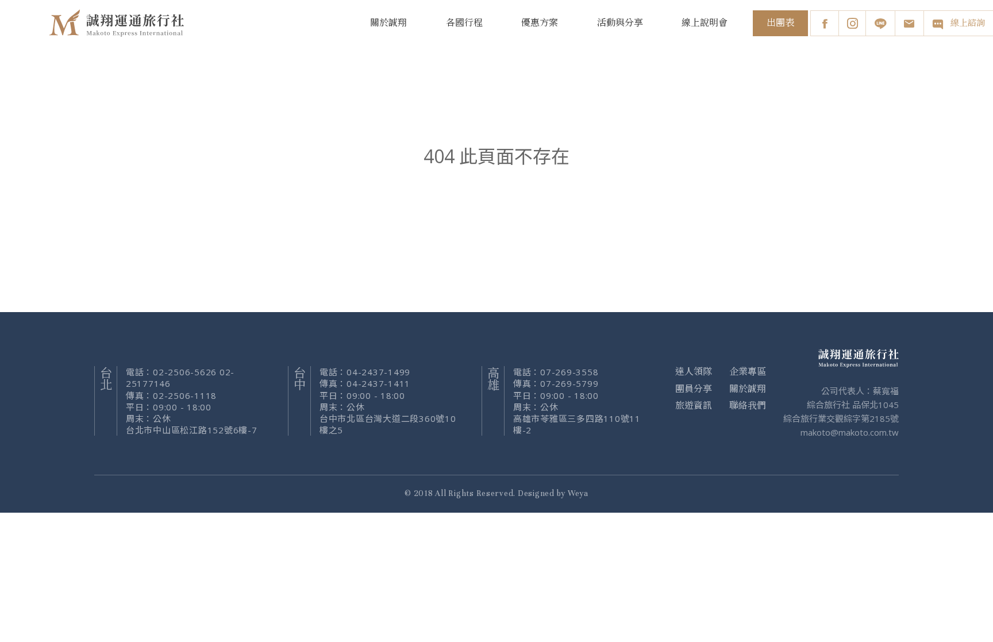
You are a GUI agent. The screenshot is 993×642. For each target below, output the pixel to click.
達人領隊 (693, 372)
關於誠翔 (388, 23)
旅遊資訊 (693, 406)
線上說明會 (705, 23)
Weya (578, 493)
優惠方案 (539, 23)
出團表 (780, 23)
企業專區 (747, 372)
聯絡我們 (747, 406)
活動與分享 (620, 23)
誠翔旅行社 (118, 23)
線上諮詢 (967, 23)
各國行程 (464, 23)
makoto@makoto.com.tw (849, 432)
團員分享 (693, 389)
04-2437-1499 (378, 372)
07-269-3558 (569, 372)
